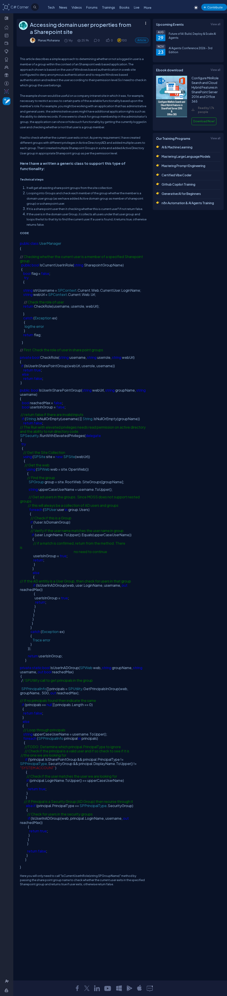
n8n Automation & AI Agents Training (188, 203)
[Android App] (129, 988)
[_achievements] (7, 59)
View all (215, 24)
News (63, 7)
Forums (92, 7)
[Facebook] (77, 988)
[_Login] (7, 990)
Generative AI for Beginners (181, 194)
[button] (107, 40)
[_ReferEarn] (7, 75)
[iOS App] (139, 988)
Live (136, 7)
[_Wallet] (7, 43)
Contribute (215, 7)
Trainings (108, 7)
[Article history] (66, 40)
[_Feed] (7, 27)
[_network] (7, 67)
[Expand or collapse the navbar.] (7, 18)
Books (124, 7)
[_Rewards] (7, 83)
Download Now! (204, 121)
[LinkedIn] (97, 988)
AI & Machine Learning (177, 147)
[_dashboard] (7, 35)
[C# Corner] (6, 6)
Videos (77, 7)
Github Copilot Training (178, 184)
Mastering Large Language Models (186, 156)
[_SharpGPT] (7, 91)
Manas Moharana (49, 40)
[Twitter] (87, 988)
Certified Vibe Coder (177, 175)
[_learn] (7, 51)
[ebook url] (171, 116)
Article (141, 40)
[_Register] (7, 981)
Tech (51, 7)
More (147, 8)
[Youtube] (108, 988)
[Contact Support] (150, 988)
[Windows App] (119, 988)
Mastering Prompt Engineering (183, 166)
